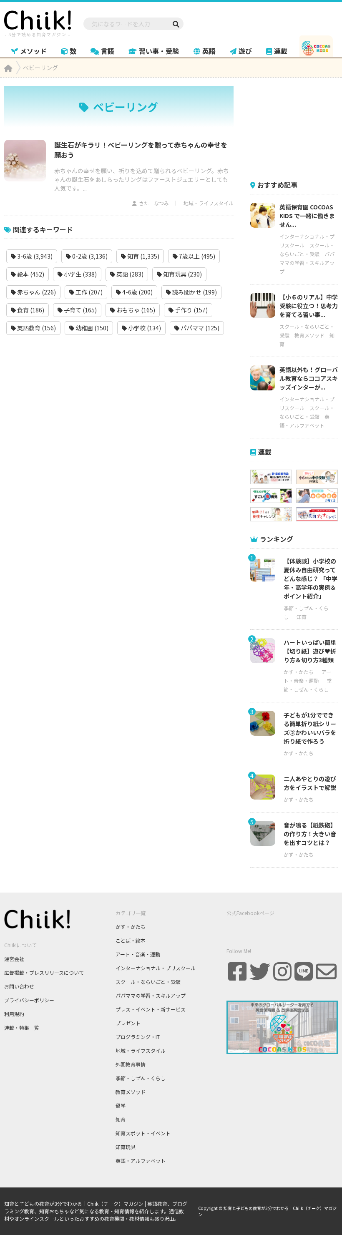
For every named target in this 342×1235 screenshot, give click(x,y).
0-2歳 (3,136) (89, 256)
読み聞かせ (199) (194, 292)
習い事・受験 (159, 51)
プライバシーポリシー (29, 1000)
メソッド (33, 51)
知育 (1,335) (142, 256)
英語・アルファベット (141, 1160)
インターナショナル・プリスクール (156, 967)
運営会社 (14, 958)
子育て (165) (80, 310)
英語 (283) (129, 274)
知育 (302, 616)
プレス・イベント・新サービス (151, 1009)
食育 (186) (30, 310)
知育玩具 (126, 1146)
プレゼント (128, 1022)
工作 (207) (88, 292)
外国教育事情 (131, 1064)
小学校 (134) (144, 328)
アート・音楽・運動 (138, 954)
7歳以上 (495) (196, 256)
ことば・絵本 (131, 940)
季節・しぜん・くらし (141, 1078)
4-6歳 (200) (137, 292)
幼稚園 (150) (91, 328)
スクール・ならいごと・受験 (148, 981)
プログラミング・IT (138, 1036)
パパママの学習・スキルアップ (306, 262)
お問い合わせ (19, 986)
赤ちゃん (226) (36, 292)
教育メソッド (309, 335)
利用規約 (14, 1013)
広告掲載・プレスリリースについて (44, 972)
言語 (107, 51)
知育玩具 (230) (182, 274)
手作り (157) (191, 310)
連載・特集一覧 (21, 1027)
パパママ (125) (199, 328)
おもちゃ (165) (135, 310)
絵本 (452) (30, 274)
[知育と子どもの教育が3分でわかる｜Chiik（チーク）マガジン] (37, 22)
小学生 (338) (80, 274)
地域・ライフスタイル (209, 202)
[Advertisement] (296, 127)
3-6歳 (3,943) (34, 256)
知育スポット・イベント (143, 1133)
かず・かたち (299, 671)
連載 (280, 51)
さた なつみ (154, 202)
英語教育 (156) (36, 328)
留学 (121, 1105)
